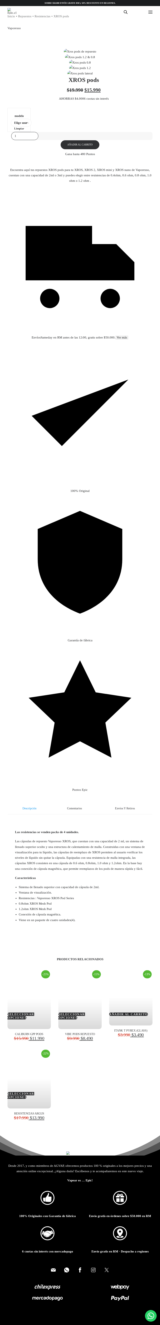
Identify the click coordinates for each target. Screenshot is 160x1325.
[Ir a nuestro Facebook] (80, 1270)
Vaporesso (14, 28)
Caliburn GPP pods (29, 1034)
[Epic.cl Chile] (12, 11)
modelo (19, 116)
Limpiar (19, 128)
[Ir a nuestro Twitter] (107, 1270)
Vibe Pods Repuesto (80, 1034)
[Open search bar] (126, 12)
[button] (150, 12)
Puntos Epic (80, 789)
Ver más (122, 337)
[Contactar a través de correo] (53, 1270)
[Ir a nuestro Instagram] (93, 1270)
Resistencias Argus (29, 1113)
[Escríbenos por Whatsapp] (151, 1316)
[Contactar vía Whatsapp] (67, 1270)
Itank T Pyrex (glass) (130, 1030)
